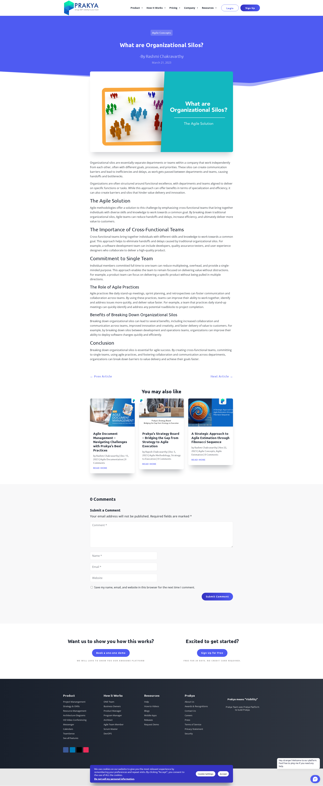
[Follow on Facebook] (65, 750)
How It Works (155, 7)
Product (135, 7)
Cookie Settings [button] (205, 773)
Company (189, 7)
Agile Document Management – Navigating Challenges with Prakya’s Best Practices (110, 441)
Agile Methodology (159, 455)
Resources (208, 7)
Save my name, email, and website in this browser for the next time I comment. (144, 587)
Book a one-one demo (110, 652)
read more (100, 467)
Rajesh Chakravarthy (156, 451)
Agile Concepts (161, 32)
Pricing (173, 7)
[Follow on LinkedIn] (72, 750)
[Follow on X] (79, 750)
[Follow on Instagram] (86, 750)
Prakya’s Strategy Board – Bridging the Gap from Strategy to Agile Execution (160, 439)
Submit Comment (217, 596)
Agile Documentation (111, 459)
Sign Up (250, 7)
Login (230, 8)
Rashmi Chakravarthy (165, 56)
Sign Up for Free (212, 652)
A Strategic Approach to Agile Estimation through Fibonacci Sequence (210, 437)
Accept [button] (223, 773)
